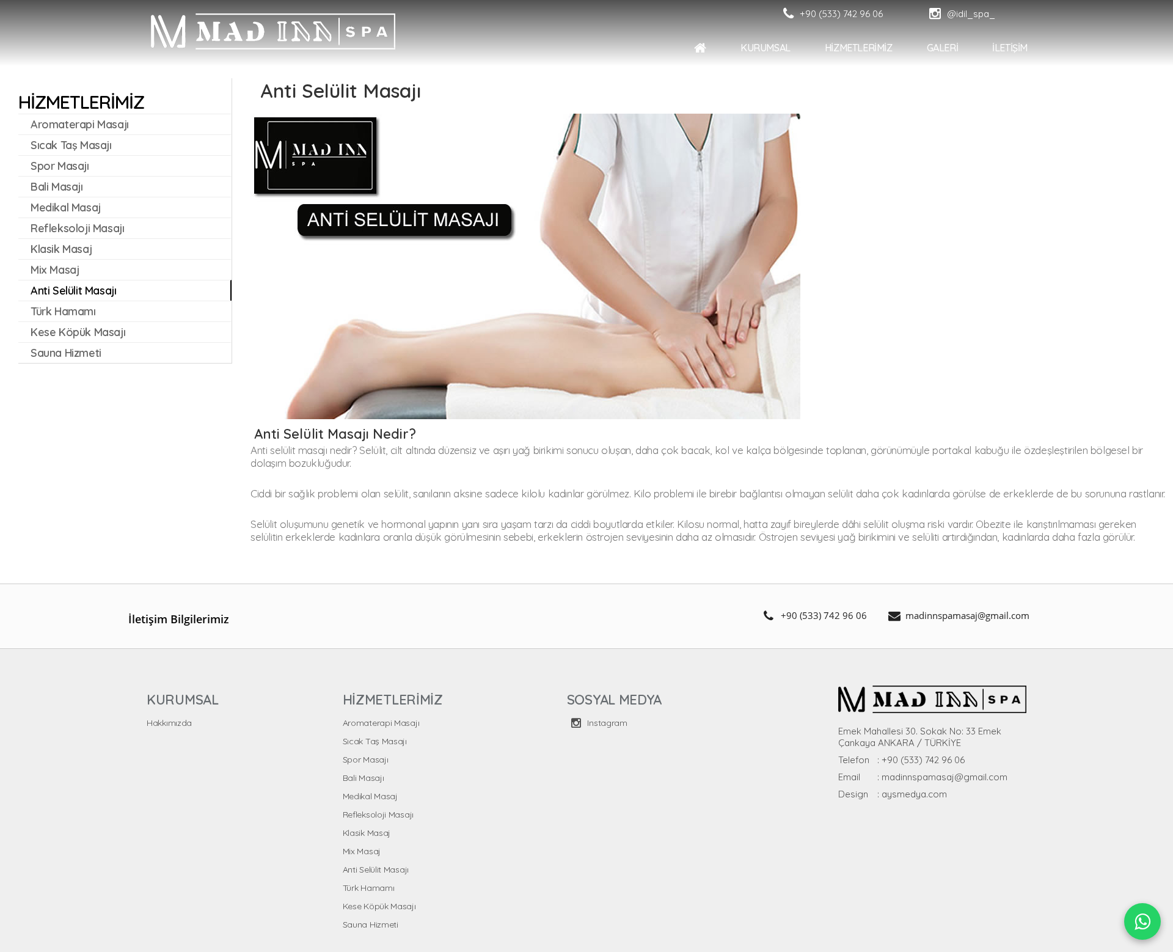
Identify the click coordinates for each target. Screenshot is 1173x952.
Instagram (606, 722)
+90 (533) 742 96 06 (824, 615)
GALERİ (943, 48)
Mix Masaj (362, 851)
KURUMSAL (765, 48)
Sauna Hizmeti (370, 924)
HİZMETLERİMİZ (859, 48)
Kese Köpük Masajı (379, 906)
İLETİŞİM (1010, 48)
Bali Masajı (363, 777)
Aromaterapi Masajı (381, 722)
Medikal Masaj (370, 796)
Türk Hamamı (369, 887)
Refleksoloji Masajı (378, 814)
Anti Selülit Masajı (376, 869)
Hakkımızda (169, 722)
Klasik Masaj (366, 832)
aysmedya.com (914, 794)
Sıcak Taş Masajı (375, 741)
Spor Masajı (366, 759)
